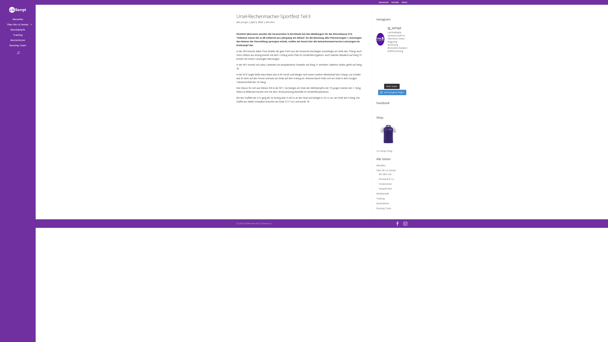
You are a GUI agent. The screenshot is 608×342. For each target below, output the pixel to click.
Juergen (245, 22)
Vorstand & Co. (386, 178)
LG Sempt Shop (384, 150)
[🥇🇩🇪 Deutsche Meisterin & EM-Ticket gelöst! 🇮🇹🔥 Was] (387, 63)
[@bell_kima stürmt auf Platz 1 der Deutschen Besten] (404, 74)
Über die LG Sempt (17, 24)
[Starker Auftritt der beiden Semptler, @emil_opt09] (404, 68)
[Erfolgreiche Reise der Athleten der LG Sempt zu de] (379, 68)
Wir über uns (385, 174)
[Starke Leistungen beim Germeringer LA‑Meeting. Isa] (396, 79)
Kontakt (395, 2)
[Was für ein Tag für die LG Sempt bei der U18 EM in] (379, 58)
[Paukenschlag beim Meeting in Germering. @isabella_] (404, 79)
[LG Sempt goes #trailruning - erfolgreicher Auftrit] (387, 74)
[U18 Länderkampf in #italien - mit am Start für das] (379, 74)
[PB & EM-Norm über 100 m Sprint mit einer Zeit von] (396, 68)
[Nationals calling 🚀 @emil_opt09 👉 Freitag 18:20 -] (404, 63)
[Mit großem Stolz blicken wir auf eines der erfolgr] (379, 63)
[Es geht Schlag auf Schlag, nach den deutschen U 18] (404, 58)
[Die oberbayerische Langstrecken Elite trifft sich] (387, 79)
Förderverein (385, 183)
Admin (404, 2)
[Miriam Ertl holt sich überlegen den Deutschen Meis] (396, 58)
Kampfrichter (385, 188)
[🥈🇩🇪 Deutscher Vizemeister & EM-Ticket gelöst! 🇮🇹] (396, 63)
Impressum (384, 2)
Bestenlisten (17, 40)
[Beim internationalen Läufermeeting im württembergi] (396, 74)
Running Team (18, 45)
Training (18, 35)
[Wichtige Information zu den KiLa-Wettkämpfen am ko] (387, 68)
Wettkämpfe (17, 29)
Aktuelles (18, 19)
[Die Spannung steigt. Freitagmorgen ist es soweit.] (387, 58)
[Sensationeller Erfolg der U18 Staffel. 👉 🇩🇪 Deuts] (379, 79)
